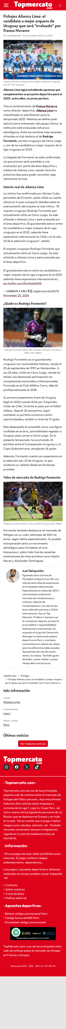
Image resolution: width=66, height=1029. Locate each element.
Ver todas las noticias (33, 743)
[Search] (60, 5)
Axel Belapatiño (33, 571)
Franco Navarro (46, 106)
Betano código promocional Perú (26, 913)
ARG (37, 966)
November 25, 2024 (16, 295)
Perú (6, 724)
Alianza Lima (44, 110)
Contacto (12, 885)
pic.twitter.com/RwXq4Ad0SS (22, 283)
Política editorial (16, 898)
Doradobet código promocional (25, 922)
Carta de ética (15, 893)
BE (50, 966)
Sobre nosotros (15, 889)
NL (54, 966)
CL (42, 966)
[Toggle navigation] (6, 5)
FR (46, 966)
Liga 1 (7, 713)
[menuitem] (60, 5)
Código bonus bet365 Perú (22, 918)
